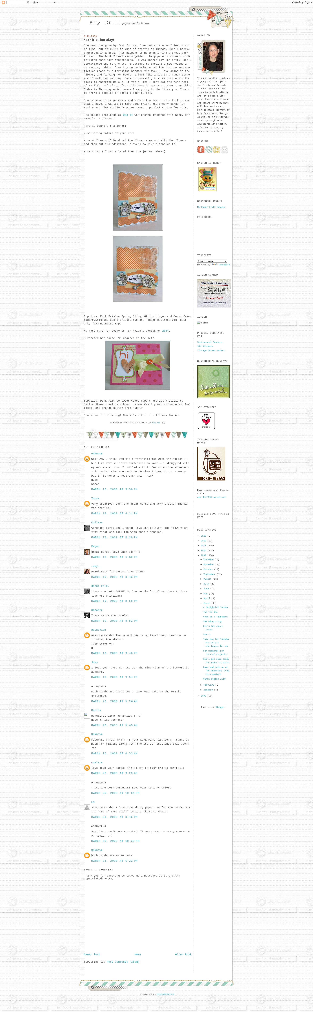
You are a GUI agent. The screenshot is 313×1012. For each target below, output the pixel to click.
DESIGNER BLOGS (165, 994)
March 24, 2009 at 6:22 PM (114, 861)
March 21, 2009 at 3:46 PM (114, 817)
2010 (204, 550)
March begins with (214, 679)
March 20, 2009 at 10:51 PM (115, 793)
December (209, 559)
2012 (204, 541)
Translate (224, 264)
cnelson (97, 762)
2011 (204, 545)
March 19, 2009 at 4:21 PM (114, 513)
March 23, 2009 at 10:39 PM (115, 841)
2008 (204, 696)
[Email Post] (163, 422)
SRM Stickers (205, 346)
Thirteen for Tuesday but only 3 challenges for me (216, 642)
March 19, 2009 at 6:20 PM (114, 537)
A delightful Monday (215, 607)
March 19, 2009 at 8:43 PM (114, 577)
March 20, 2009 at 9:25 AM (114, 773)
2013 (204, 536)
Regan (95, 546)
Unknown (97, 453)
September (210, 574)
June (207, 588)
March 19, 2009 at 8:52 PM (114, 621)
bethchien (98, 630)
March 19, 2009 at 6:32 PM (114, 557)
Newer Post (92, 954)
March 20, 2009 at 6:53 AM (114, 753)
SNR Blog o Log (212, 621)
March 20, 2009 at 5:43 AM (114, 725)
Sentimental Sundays (209, 342)
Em (93, 802)
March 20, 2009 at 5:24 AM (114, 701)
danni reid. (100, 586)
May (206, 593)
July (207, 584)
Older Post (183, 954)
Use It (128, 115)
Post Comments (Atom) (123, 961)
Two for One (210, 612)
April (207, 598)
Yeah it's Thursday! (99, 40)
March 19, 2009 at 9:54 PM (114, 677)
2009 (204, 555)
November (209, 564)
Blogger (220, 707)
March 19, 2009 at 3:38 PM (114, 489)
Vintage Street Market (211, 350)
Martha (96, 710)
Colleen (97, 522)
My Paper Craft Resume (211, 207)
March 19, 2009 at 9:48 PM (114, 653)
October (209, 569)
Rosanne (97, 610)
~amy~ (95, 566)
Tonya (95, 498)
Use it (207, 634)
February (209, 685)
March (207, 603)
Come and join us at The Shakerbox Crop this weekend (216, 670)
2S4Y (165, 331)
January (209, 690)
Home (137, 954)
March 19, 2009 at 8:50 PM (114, 601)
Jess (94, 662)
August (208, 579)
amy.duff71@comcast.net (211, 497)
